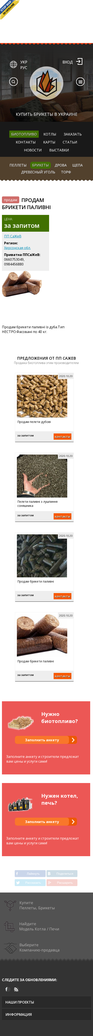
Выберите (39, 947)
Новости (33, 150)
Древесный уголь (38, 172)
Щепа (77, 165)
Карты (49, 142)
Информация (18, 1014)
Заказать (73, 134)
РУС (23, 67)
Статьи (70, 142)
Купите (37, 905)
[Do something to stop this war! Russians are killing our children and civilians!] (9, 9)
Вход (68, 62)
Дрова (61, 165)
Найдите (39, 926)
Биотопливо (24, 134)
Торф (66, 172)
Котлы (49, 134)
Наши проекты (19, 1002)
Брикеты (40, 165)
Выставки (59, 150)
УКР (23, 62)
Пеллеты (18, 165)
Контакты (26, 142)
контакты (62, 437)
